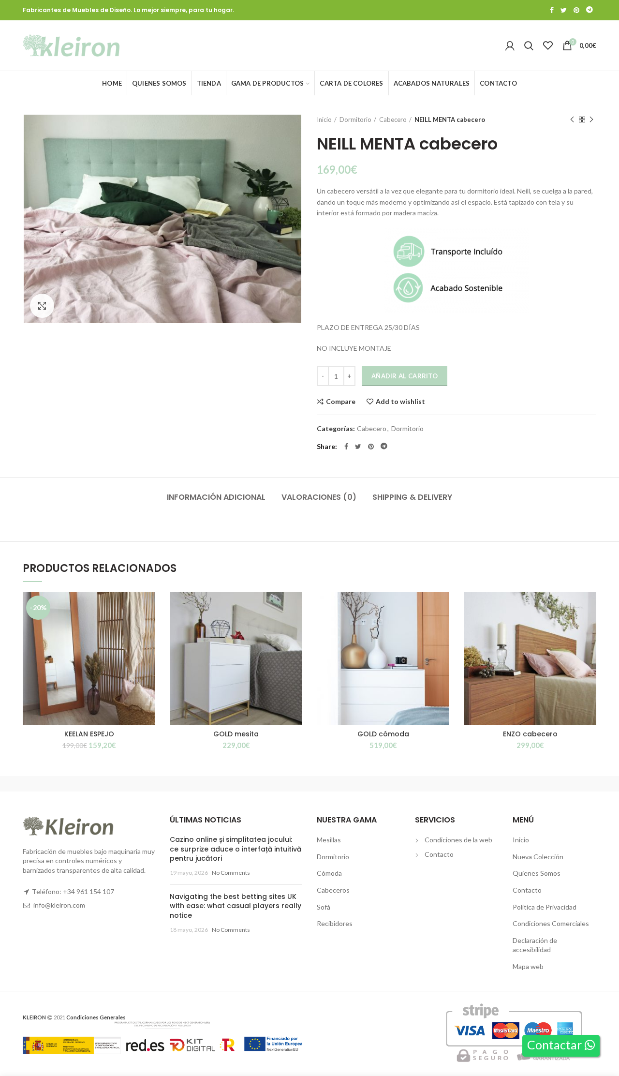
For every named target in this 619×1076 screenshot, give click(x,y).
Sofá (323, 907)
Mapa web (528, 966)
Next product (591, 119)
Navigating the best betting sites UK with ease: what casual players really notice (235, 906)
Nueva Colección (538, 856)
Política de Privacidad (544, 907)
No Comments (231, 872)
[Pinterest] (576, 10)
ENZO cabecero (530, 734)
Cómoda (329, 873)
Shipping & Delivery (412, 497)
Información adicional (216, 497)
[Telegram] (589, 10)
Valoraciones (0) (318, 497)
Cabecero (393, 119)
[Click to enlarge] (42, 306)
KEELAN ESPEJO (89, 734)
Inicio (324, 119)
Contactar (555, 1044)
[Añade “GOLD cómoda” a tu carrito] (442, 630)
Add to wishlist (400, 401)
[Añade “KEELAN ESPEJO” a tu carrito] (148, 630)
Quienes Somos (536, 873)
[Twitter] (563, 10)
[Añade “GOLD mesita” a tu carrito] (295, 630)
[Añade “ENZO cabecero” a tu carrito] (589, 630)
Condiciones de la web (458, 840)
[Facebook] (551, 10)
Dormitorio (355, 119)
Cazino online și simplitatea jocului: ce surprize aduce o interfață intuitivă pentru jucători (235, 849)
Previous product (572, 119)
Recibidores (335, 923)
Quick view (148, 651)
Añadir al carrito (404, 376)
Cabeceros (333, 890)
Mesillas (329, 840)
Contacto (439, 854)
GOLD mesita (236, 734)
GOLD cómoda (383, 734)
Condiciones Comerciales (551, 923)
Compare (340, 401)
